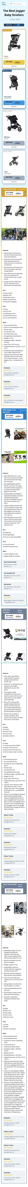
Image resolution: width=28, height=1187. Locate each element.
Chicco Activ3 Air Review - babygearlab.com (11, 374)
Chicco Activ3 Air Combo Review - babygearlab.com (13, 401)
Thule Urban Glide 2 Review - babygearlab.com (12, 1165)
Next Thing (4, 3)
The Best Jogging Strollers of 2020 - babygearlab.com (14, 862)
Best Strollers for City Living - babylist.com (12, 587)
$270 (15, 25)
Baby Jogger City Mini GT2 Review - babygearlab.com (14, 601)
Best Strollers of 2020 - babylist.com (10, 565)
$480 (18, 25)
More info (14, 66)
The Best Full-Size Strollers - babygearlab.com (12, 821)
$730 (22, 25)
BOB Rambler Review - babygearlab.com (10, 834)
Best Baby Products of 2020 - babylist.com (12, 576)
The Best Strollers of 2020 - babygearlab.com (12, 876)
